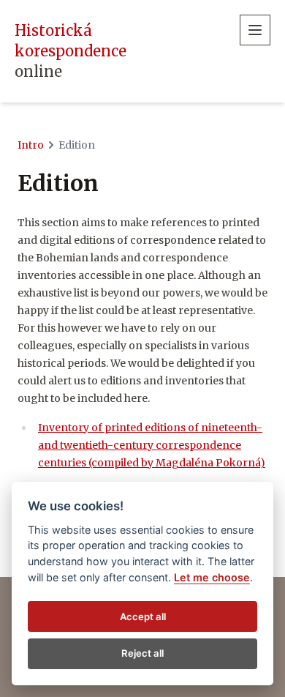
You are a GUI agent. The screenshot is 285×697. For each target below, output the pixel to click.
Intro (31, 145)
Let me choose (212, 577)
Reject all (142, 653)
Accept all (143, 616)
